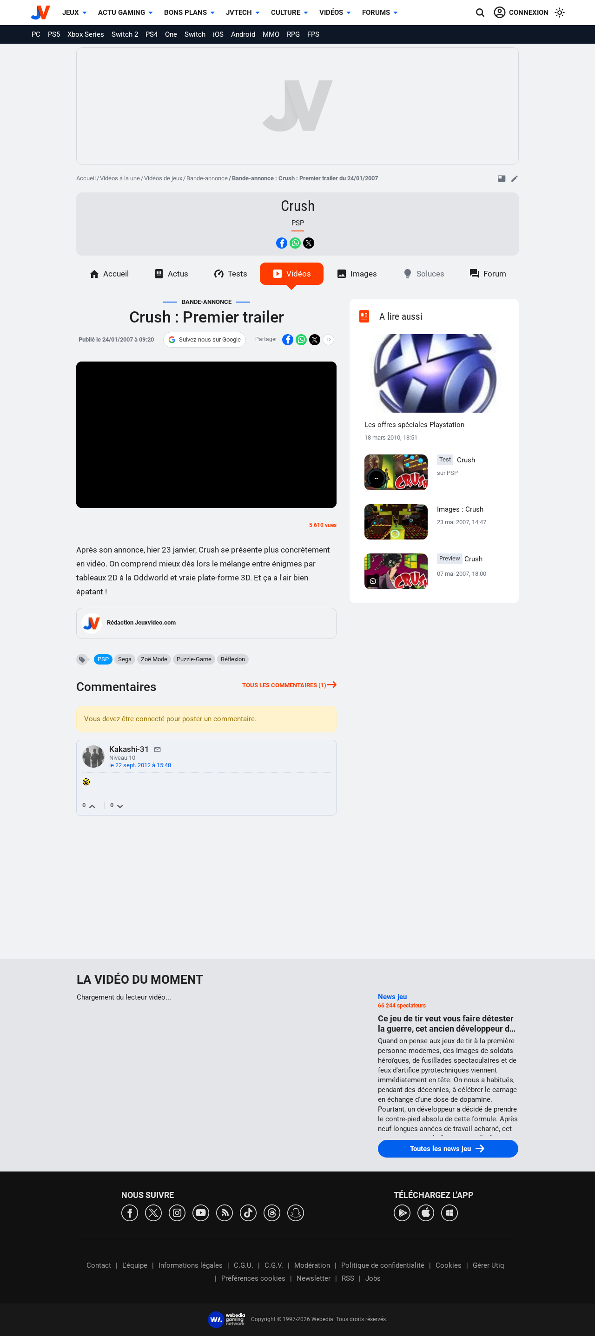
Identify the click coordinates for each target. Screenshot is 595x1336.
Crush (298, 206)
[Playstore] (402, 1212)
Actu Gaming (121, 12)
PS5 (54, 34)
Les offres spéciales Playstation (414, 425)
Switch (195, 34)
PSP (103, 659)
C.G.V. (273, 1265)
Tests (237, 273)
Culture (285, 12)
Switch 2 (125, 34)
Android (243, 34)
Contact (98, 1265)
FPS (313, 34)
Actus (178, 273)
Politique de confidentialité (382, 1265)
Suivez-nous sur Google (210, 339)
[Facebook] (129, 1212)
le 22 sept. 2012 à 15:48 (140, 765)
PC (36, 34)
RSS (348, 1278)
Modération (312, 1265)
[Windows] (449, 1212)
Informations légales (191, 1265)
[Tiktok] (248, 1212)
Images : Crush (460, 509)
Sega (125, 659)
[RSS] (224, 1212)
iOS (218, 34)
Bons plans (185, 12)
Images (363, 273)
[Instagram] (177, 1212)
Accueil (86, 178)
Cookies (449, 1265)
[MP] (157, 749)
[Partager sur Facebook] (281, 243)
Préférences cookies (253, 1278)
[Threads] (272, 1212)
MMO (271, 34)
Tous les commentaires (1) (284, 685)
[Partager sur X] (308, 243)
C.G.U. (243, 1265)
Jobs (373, 1278)
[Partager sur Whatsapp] (295, 243)
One (171, 34)
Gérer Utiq (488, 1265)
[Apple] (425, 1212)
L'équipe (134, 1265)
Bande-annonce (207, 178)
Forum (494, 273)
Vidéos (331, 12)
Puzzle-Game (194, 659)
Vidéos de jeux (163, 178)
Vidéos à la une (120, 178)
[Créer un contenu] (514, 178)
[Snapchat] (295, 1212)
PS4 (151, 34)
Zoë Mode (154, 659)
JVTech (239, 12)
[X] (153, 1212)
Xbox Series (85, 34)
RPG (293, 34)
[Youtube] (200, 1212)
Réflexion (233, 659)
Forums (376, 12)
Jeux (70, 12)
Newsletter (314, 1278)
